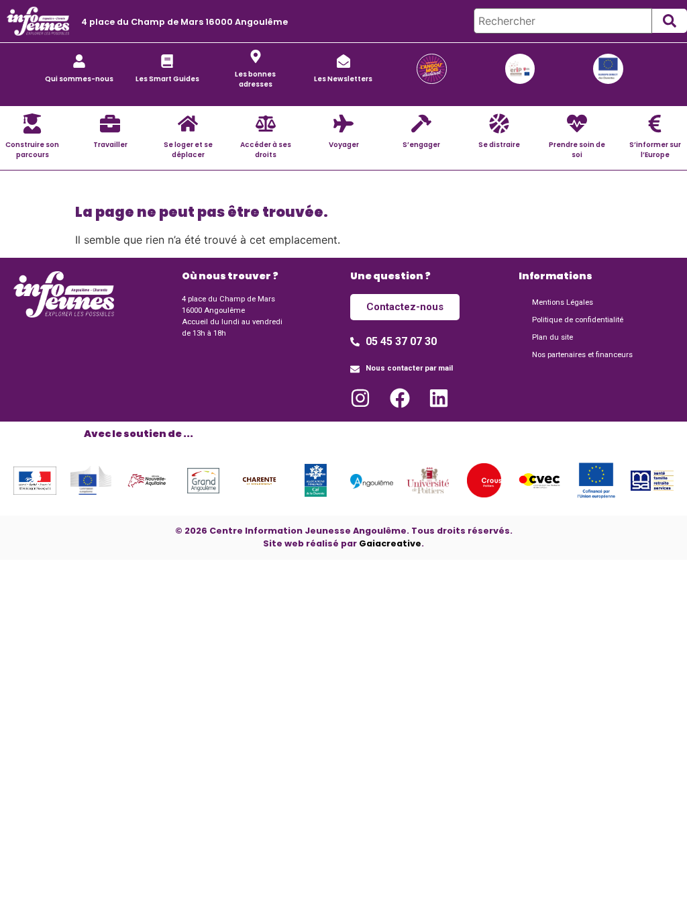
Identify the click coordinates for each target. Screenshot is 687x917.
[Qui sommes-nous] (79, 61)
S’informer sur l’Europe (655, 150)
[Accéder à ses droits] (266, 123)
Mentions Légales (562, 302)
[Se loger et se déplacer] (188, 123)
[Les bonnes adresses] (255, 56)
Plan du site (552, 337)
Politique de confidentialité (577, 320)
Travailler (110, 145)
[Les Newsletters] (343, 61)
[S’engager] (421, 123)
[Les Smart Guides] (167, 61)
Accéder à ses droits (265, 150)
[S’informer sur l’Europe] (655, 123)
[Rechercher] (563, 21)
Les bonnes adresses (255, 79)
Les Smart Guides (167, 79)
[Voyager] (343, 123)
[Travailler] (110, 123)
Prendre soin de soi (577, 150)
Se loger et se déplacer (188, 150)
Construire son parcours (32, 150)
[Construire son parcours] (32, 123)
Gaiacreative (390, 543)
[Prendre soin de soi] (577, 123)
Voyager (344, 145)
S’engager (421, 145)
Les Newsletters (343, 79)
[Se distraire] (499, 123)
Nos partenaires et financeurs (582, 354)
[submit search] (669, 21)
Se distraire (499, 145)
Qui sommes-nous (79, 79)
